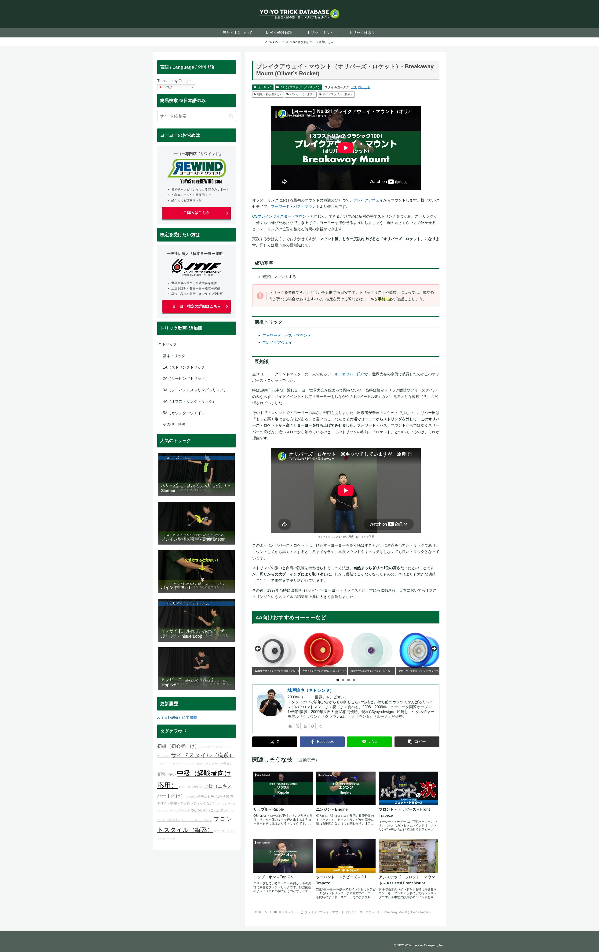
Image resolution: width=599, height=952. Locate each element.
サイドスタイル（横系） (337, 94)
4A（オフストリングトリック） (301, 87)
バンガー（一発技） (302, 94)
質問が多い (166, 774)
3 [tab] (348, 680)
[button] (416, 741)
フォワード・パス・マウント (295, 207)
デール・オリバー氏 (344, 374)
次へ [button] (433, 648)
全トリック (265, 87)
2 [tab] (343, 680)
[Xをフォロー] (298, 726)
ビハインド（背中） (193, 763)
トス (354, 87)
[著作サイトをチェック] (290, 726)
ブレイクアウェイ (368, 200)
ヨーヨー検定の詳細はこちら (196, 306)
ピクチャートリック (168, 763)
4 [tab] (354, 680)
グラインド (183, 810)
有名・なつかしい (191, 786)
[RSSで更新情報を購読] (320, 726)
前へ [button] (258, 648)
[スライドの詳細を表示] (275, 650)
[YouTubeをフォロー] (305, 726)
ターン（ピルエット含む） (196, 820)
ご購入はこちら (196, 213)
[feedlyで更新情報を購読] (313, 726)
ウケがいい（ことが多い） (210, 810)
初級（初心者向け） (269, 94)
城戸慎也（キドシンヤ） (311, 690)
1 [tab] (337, 680)
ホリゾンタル (168, 810)
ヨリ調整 (191, 796)
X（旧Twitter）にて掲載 (177, 717)
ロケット (364, 87)
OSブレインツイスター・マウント (281, 216)
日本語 (167, 87)
